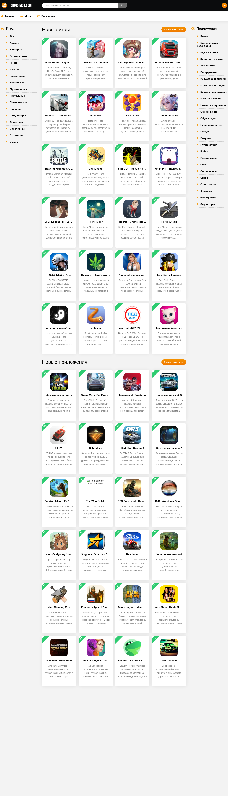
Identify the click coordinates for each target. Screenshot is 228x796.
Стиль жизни (208, 184)
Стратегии (16, 135)
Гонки (13, 62)
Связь (204, 164)
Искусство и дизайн (213, 78)
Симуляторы (18, 115)
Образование (208, 111)
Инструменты (208, 72)
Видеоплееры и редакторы (208, 44)
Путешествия (208, 144)
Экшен (14, 141)
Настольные (17, 95)
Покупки (205, 138)
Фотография (208, 197)
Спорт (204, 177)
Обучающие (208, 118)
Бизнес (204, 36)
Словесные (17, 122)
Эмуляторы (207, 204)
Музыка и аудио (210, 98)
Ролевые (15, 109)
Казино (14, 69)
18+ (12, 36)
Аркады (15, 43)
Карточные (17, 82)
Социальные (208, 171)
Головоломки (18, 56)
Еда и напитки (209, 52)
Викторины (17, 49)
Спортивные (18, 128)
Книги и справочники (213, 92)
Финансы (206, 191)
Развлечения (208, 158)
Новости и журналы (213, 105)
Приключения (18, 102)
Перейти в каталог (173, 29)
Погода (204, 131)
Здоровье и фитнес (212, 59)
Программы (48, 16)
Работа (204, 151)
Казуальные (17, 76)
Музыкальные (19, 89)
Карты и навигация (212, 85)
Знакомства (207, 65)
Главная (10, 16)
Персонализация (211, 125)
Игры (28, 16)
